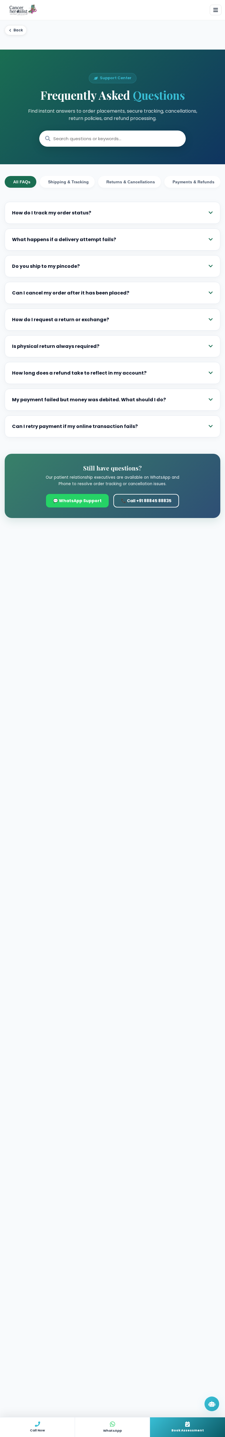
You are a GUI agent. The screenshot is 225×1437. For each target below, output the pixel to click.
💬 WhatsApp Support (77, 501)
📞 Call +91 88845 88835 (146, 501)
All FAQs (21, 182)
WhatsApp (112, 1430)
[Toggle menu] (215, 10)
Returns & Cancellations (130, 182)
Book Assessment (187, 1430)
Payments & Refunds (193, 182)
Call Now (37, 1430)
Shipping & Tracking (68, 182)
